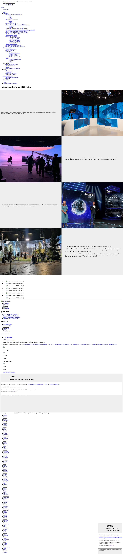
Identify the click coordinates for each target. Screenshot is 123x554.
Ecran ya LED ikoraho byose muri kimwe (15, 46)
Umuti (4, 329)
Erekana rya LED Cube (14, 41)
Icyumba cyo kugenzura (11, 73)
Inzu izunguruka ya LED (14, 42)
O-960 (10, 21)
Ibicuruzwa (5, 13)
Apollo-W (11, 26)
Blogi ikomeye (6, 330)
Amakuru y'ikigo (13, 54)
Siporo (7, 67)
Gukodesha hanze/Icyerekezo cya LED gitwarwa (17, 28)
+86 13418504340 (9, 4)
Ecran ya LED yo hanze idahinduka (100, 344)
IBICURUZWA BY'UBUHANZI (11, 314)
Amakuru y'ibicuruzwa (14, 53)
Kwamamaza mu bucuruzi (12, 64)
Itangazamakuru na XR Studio (13, 68)
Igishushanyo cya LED (14, 38)
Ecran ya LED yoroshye (14, 37)
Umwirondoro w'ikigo (11, 49)
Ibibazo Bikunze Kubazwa (12, 77)
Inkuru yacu (12, 60)
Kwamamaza (9, 70)
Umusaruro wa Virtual (11, 74)
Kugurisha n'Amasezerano (15, 59)
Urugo (4, 12)
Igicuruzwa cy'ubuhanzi (11, 36)
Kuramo (8, 78)
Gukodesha (8, 72)
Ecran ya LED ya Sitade (11, 44)
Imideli (10, 61)
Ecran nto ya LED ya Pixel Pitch (39, 344)
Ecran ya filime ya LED (75, 344)
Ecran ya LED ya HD (53, 344)
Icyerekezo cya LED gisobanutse (10, 318)
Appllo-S (11, 27)
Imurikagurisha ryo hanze (12, 19)
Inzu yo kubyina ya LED (14, 40)
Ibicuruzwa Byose (113, 344)
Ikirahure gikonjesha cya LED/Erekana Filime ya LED (13, 34)
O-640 (10, 18)
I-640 (10, 15)
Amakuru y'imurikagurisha (15, 56)
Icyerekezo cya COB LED (12, 23)
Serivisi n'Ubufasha (7, 76)
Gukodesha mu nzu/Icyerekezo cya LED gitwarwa (17, 24)
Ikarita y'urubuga (28, 344)
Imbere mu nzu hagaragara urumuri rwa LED (16, 31)
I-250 (10, 17)
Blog (7, 58)
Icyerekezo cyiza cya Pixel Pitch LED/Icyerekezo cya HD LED (20, 30)
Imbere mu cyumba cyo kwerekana (14, 14)
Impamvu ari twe (10, 50)
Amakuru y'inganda (13, 55)
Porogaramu (6, 328)
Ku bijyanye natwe (7, 47)
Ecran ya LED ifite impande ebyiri (14, 45)
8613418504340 (8, 337)
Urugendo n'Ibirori (10, 65)
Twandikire (6, 79)
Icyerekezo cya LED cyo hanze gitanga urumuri (17, 32)
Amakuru (8, 51)
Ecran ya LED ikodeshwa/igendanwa (11, 317)
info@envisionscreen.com (9, 3)
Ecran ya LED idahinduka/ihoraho (11, 315)
